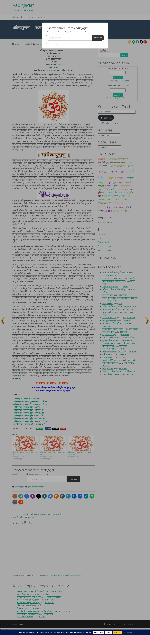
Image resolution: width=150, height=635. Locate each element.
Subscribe (98, 37)
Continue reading (51, 44)
